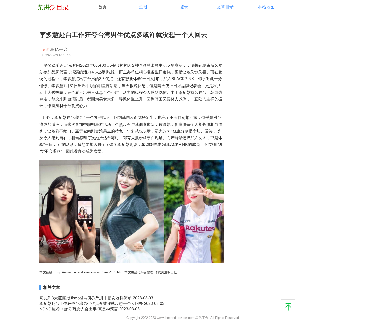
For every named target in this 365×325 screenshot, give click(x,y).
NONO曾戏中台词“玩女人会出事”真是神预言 (79, 308)
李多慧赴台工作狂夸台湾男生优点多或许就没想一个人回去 (91, 303)
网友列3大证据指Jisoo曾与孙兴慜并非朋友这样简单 (86, 297)
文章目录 (225, 6)
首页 (102, 6)
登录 (184, 6)
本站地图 (266, 6)
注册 (143, 6)
